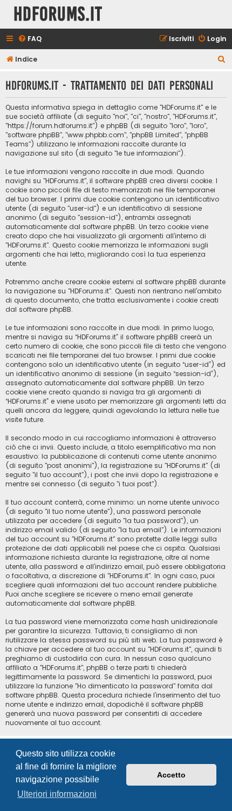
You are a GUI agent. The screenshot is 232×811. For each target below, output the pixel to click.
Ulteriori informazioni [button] (57, 794)
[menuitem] (30, 39)
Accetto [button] (171, 774)
